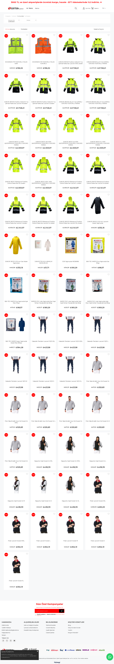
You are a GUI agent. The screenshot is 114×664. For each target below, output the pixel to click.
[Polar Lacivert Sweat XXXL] (16, 524)
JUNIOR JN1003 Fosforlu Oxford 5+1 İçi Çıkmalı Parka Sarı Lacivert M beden (16, 102)
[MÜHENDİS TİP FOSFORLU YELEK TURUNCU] (43, 45)
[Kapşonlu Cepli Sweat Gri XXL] (43, 444)
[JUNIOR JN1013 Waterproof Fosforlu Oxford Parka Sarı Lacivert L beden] (70, 165)
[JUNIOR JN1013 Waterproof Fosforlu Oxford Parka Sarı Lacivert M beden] (97, 165)
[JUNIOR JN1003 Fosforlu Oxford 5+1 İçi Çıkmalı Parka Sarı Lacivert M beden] (16, 85)
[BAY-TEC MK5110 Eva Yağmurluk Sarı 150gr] (97, 245)
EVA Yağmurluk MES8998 (70, 261)
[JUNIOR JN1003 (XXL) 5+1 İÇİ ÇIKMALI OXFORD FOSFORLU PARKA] (97, 85)
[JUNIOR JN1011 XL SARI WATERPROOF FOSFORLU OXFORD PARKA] (97, 125)
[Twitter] (7, 640)
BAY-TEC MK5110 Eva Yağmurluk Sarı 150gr (97, 262)
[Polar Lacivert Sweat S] (97, 524)
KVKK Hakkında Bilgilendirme (10, 630)
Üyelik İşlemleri (50, 630)
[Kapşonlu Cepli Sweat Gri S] (43, 484)
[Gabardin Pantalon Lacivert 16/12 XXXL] (70, 325)
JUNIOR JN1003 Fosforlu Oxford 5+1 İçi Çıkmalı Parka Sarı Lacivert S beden (43, 102)
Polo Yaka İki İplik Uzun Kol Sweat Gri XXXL (16, 422)
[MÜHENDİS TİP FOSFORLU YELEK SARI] (16, 45)
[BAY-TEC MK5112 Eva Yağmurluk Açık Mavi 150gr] (16, 285)
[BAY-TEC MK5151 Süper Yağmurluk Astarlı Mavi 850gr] (16, 325)
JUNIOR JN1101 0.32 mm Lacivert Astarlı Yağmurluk (97, 222)
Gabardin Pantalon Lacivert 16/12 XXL (43, 341)
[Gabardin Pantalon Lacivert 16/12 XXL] (43, 325)
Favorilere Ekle (27, 35)
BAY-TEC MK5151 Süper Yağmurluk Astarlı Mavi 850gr (16, 342)
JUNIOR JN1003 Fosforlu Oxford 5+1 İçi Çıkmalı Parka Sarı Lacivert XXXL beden (71, 62)
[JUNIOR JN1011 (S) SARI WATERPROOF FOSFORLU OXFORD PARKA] (70, 125)
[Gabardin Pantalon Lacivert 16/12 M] (16, 365)
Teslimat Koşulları (51, 625)
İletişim (4, 635)
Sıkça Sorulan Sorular (74, 627)
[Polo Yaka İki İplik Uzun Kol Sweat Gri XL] (16, 444)
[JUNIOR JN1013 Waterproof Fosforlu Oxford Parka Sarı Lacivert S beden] (16, 205)
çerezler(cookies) (5, 655)
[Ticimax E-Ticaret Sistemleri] (57, 663)
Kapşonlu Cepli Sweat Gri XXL (43, 461)
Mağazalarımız (6, 632)
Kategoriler (11, 20)
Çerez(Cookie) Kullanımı (31, 627)
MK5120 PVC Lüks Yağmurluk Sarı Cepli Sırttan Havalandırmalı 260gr (43, 302)
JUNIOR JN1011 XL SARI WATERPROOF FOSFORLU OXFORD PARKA (98, 143)
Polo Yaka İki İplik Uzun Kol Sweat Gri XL (16, 461)
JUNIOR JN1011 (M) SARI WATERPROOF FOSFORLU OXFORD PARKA (43, 143)
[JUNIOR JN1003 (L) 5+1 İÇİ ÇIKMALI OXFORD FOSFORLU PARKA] (97, 45)
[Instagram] (10, 640)
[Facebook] (3, 640)
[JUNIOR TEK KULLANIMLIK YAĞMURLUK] (43, 245)
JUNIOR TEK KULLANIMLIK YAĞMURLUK (43, 262)
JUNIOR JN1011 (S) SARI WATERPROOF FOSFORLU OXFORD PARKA (70, 143)
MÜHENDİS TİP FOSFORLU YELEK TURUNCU (43, 62)
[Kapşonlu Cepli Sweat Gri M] (16, 484)
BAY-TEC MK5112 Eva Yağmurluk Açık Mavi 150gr (16, 302)
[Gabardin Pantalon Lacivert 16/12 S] (43, 365)
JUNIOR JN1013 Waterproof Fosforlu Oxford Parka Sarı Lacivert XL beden (43, 222)
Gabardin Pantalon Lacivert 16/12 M (16, 381)
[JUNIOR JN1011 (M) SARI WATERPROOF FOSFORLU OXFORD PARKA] (43, 125)
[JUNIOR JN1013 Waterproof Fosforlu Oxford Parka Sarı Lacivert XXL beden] (70, 205)
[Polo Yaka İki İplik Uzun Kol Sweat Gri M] (70, 404)
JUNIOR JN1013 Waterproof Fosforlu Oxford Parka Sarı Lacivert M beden (97, 182)
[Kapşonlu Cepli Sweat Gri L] (97, 444)
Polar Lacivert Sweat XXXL (16, 541)
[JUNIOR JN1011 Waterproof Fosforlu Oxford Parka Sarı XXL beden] (16, 165)
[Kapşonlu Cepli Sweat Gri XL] (70, 484)
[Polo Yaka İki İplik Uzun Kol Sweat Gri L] (43, 404)
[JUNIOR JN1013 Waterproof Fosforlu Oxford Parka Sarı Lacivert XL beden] (43, 205)
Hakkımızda (5, 625)
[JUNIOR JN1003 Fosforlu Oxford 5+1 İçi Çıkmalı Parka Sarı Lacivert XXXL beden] (70, 45)
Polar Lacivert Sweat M (70, 541)
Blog (69, 625)
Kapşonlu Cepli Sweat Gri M (16, 501)
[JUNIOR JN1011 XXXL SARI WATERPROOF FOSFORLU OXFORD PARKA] (43, 165)
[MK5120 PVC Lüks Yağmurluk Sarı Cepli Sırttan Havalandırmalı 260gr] (43, 285)
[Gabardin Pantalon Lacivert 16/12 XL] (70, 365)
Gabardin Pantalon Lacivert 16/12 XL (71, 381)
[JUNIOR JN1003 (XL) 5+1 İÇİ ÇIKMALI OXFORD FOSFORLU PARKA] (70, 85)
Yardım (70, 630)
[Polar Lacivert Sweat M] (70, 524)
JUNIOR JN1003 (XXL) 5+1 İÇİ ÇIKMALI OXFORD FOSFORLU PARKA (98, 102)
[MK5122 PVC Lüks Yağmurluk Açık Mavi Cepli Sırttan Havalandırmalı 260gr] (97, 285)
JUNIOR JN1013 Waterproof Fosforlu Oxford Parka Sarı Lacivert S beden (16, 222)
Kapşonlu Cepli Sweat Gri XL (70, 501)
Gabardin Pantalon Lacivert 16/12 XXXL (70, 341)
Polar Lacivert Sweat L (43, 541)
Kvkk (28, 655)
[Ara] (76, 8)
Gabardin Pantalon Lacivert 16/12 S (43, 381)
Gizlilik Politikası (6, 627)
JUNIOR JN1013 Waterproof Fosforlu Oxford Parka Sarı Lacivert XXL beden (70, 222)
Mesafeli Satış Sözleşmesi (31, 630)
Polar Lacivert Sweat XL (16, 581)
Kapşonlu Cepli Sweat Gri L (98, 461)
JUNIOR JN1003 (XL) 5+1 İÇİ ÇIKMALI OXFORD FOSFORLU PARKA (70, 102)
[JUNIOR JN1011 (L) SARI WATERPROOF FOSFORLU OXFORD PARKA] (16, 125)
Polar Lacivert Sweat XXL (98, 501)
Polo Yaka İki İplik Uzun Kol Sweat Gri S (98, 421)
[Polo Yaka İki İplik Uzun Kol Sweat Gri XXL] (97, 365)
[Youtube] (14, 640)
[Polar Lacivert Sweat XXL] (97, 484)
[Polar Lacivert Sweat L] (43, 524)
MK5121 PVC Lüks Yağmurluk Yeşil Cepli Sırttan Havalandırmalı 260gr (70, 302)
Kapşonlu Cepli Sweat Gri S (43, 501)
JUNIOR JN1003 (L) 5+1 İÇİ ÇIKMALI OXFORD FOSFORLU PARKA (98, 62)
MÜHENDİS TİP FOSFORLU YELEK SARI (16, 62)
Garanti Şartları (50, 632)
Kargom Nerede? (73, 632)
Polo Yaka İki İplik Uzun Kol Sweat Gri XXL (97, 382)
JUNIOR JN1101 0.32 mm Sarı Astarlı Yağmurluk (16, 262)
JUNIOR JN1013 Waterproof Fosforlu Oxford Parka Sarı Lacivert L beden (70, 182)
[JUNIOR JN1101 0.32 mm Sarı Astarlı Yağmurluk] (16, 245)
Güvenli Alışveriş (50, 627)
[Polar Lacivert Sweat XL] (16, 564)
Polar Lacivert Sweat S (98, 541)
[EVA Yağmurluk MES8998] (70, 245)
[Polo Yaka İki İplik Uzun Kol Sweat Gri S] (97, 404)
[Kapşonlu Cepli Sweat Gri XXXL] (70, 444)
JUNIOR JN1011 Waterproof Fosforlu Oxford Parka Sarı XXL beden (16, 182)
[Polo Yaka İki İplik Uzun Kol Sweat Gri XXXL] (16, 404)
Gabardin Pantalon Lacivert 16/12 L (97, 341)
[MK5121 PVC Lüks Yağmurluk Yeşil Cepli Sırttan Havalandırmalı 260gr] (70, 285)
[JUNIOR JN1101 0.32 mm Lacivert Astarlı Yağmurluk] (97, 205)
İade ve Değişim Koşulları (31, 625)
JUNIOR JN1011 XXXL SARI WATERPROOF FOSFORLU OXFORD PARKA (43, 183)
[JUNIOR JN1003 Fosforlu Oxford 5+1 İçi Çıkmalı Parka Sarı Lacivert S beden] (43, 85)
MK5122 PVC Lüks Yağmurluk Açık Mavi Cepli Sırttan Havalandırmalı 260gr (98, 302)
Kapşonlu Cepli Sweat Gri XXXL (70, 461)
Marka (28, 20)
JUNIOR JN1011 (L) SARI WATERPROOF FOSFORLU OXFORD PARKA (16, 143)
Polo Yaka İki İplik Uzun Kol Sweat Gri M (70, 422)
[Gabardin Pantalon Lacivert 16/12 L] (97, 325)
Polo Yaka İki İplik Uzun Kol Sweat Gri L (43, 421)
